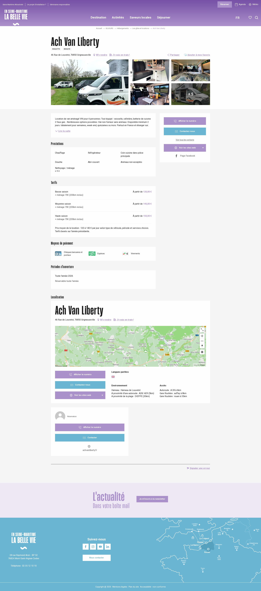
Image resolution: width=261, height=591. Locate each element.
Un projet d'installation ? (36, 5)
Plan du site (134, 587)
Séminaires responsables (60, 5)
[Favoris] (250, 17)
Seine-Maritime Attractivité (13, 5)
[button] (257, 18)
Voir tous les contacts (185, 140)
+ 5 (190, 94)
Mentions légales (119, 587)
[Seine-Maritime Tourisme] (14, 18)
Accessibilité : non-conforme (153, 587)
